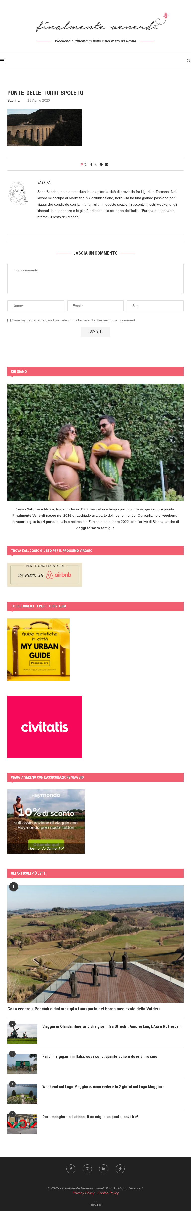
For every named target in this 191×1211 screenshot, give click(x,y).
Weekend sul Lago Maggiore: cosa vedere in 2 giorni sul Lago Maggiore (103, 1086)
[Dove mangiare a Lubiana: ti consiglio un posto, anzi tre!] (22, 1124)
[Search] (188, 61)
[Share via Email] (106, 164)
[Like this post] (85, 164)
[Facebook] (70, 1168)
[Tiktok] (120, 1168)
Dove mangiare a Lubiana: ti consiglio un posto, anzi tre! (90, 1116)
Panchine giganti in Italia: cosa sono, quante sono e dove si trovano (99, 1056)
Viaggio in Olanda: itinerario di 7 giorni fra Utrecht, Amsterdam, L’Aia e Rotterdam (111, 1026)
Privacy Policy (83, 1193)
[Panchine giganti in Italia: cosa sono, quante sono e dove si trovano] (22, 1064)
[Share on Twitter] (96, 165)
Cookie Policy (108, 1193)
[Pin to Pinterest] (101, 164)
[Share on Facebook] (91, 164)
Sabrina (13, 100)
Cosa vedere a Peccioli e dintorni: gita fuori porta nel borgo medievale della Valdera (84, 1008)
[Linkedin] (103, 1168)
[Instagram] (87, 1168)
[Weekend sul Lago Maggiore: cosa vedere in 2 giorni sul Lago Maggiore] (22, 1094)
